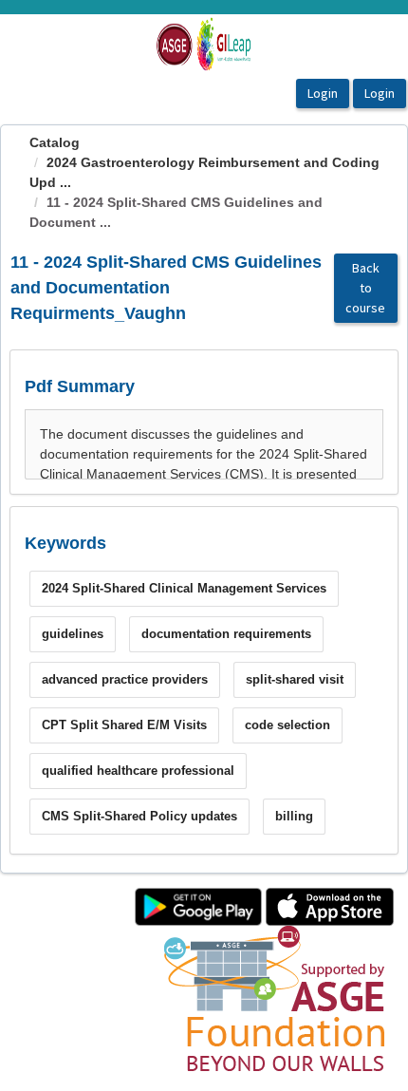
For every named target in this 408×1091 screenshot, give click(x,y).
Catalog (54, 142)
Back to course (365, 287)
